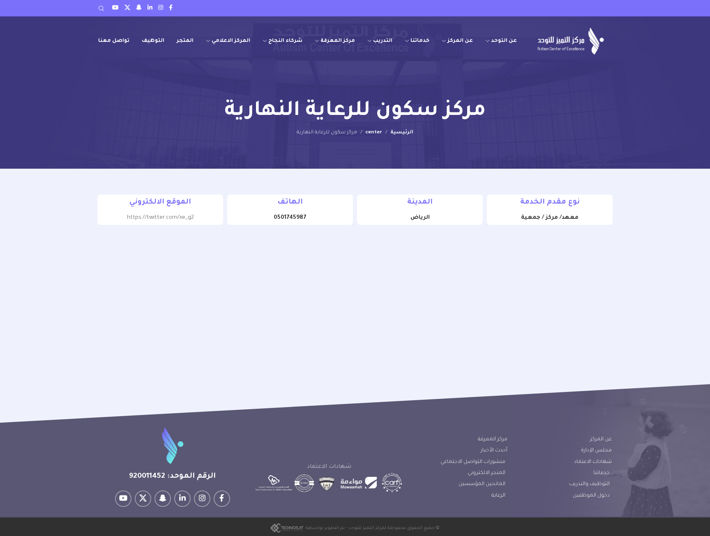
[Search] (101, 8)
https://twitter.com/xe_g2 (160, 218)
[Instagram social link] (160, 8)
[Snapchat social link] (139, 8)
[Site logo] (571, 40)
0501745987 (290, 218)
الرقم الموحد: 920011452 (172, 476)
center (373, 132)
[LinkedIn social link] (150, 8)
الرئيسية (401, 132)
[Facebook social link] (170, 8)
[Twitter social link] (127, 8)
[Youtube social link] (115, 8)
